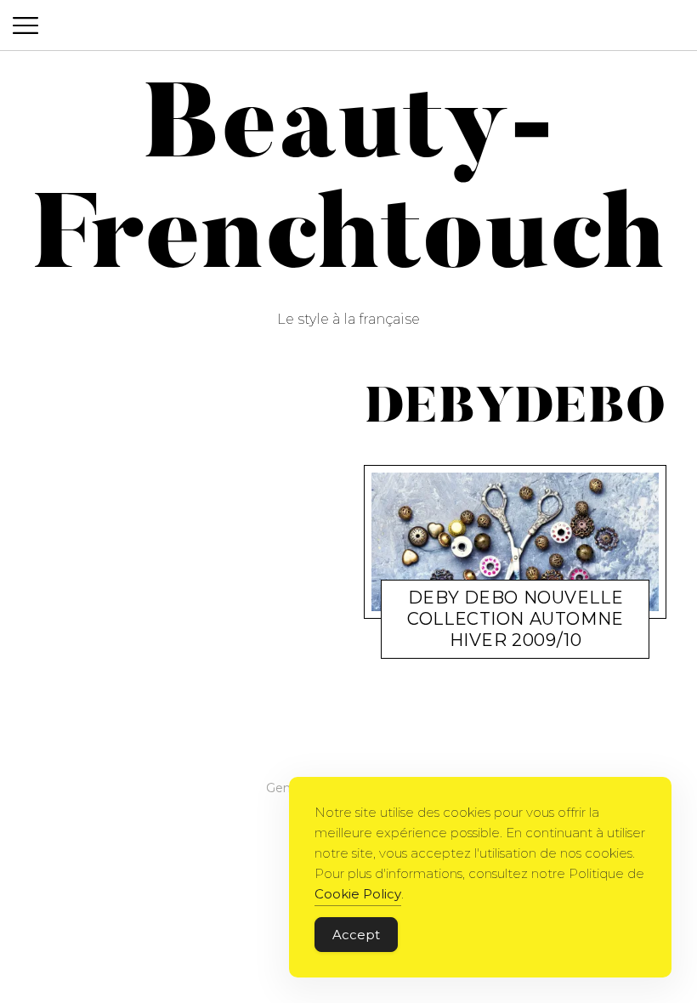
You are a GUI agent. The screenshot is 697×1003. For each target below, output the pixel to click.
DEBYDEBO (491, 643)
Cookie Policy (357, 894)
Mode (435, 643)
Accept (356, 934)
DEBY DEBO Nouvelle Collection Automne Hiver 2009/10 (515, 618)
